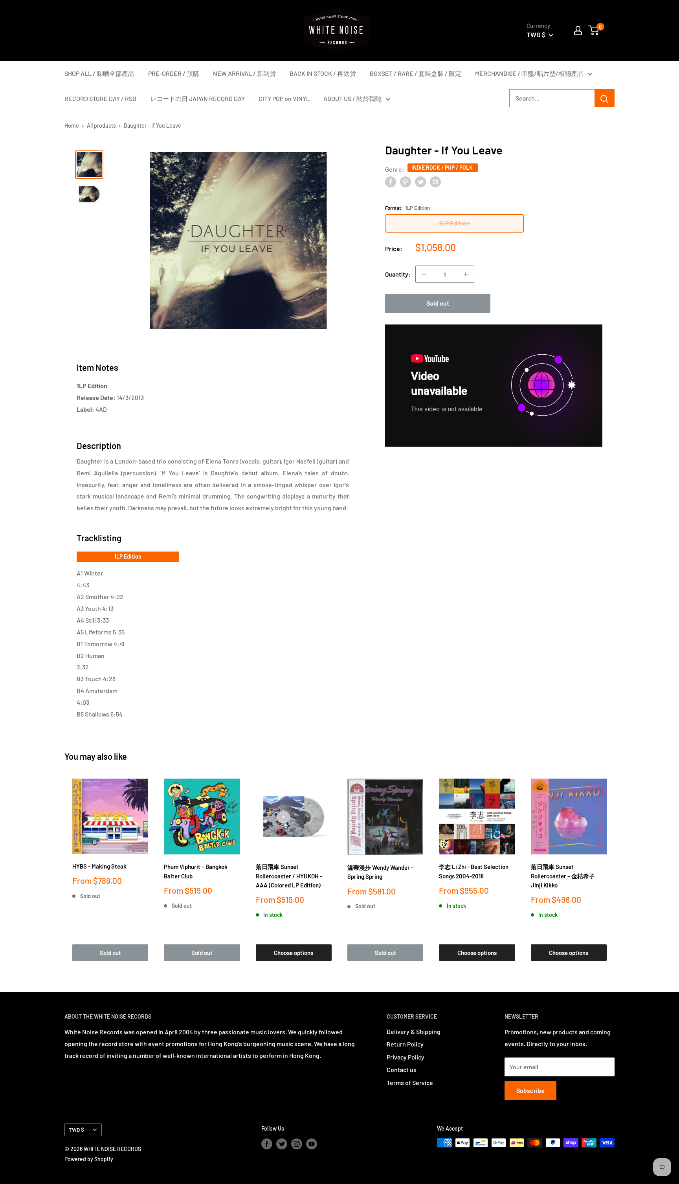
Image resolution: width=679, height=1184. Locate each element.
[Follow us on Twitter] (281, 1143)
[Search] (604, 98)
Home (71, 125)
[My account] (578, 30)
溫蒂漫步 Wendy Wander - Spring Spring (380, 872)
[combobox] (552, 98)
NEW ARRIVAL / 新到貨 (244, 73)
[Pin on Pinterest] (405, 181)
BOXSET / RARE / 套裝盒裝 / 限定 (415, 73)
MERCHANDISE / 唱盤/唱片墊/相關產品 (529, 73)
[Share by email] (435, 181)
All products (101, 125)
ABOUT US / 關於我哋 (352, 98)
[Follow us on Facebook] (266, 1143)
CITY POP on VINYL (284, 98)
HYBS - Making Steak (99, 866)
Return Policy (405, 1044)
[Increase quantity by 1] (465, 274)
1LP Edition (127, 556)
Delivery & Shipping (413, 1031)
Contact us (402, 1069)
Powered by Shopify (88, 1159)
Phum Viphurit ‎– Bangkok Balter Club (196, 871)
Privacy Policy (405, 1057)
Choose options (293, 952)
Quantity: (398, 274)
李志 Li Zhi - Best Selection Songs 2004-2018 (473, 871)
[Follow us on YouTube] (311, 1143)
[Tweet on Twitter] (420, 181)
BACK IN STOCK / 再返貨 (323, 73)
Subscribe (530, 1090)
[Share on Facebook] (390, 181)
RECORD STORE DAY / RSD (100, 98)
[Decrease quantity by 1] (424, 274)
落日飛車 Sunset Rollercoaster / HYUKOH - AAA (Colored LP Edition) (289, 876)
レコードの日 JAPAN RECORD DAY (197, 98)
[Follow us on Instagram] (296, 1143)
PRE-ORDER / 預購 (173, 73)
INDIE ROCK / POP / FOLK (442, 167)
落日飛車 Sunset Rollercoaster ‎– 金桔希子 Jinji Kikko (563, 876)
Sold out (437, 303)
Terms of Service (410, 1082)
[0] (594, 30)
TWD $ (76, 1129)
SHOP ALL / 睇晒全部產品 (99, 73)
